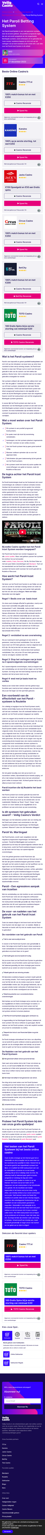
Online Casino (7, 12)
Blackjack (32, 564)
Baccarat (20, 561)
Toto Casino (6, 1463)
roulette (8, 561)
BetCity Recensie (23, 296)
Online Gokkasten (17, 1354)
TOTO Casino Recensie (23, 342)
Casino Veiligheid (8, 1505)
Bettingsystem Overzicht (11, 15)
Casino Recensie (23, 103)
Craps (14, 561)
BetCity (4, 1459)
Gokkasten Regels (17, 1363)
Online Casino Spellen (23, 12)
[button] (38, 4)
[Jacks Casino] (10, 176)
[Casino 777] (10, 83)
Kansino (5, 1448)
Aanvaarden (7, 1531)
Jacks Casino (6, 1452)
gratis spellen (18, 1180)
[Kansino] (10, 130)
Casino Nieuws (7, 1509)
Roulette (17, 1338)
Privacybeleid (6, 1516)
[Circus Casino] (10, 222)
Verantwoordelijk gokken (10, 1513)
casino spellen (10, 556)
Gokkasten (7, 1338)
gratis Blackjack (26, 1139)
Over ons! (5, 1498)
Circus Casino (7, 1455)
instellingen (15, 1528)
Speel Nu (23, 110)
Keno (3, 1488)
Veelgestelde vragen (9, 1502)
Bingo (37, 1338)
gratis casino (31, 1134)
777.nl (4, 1444)
